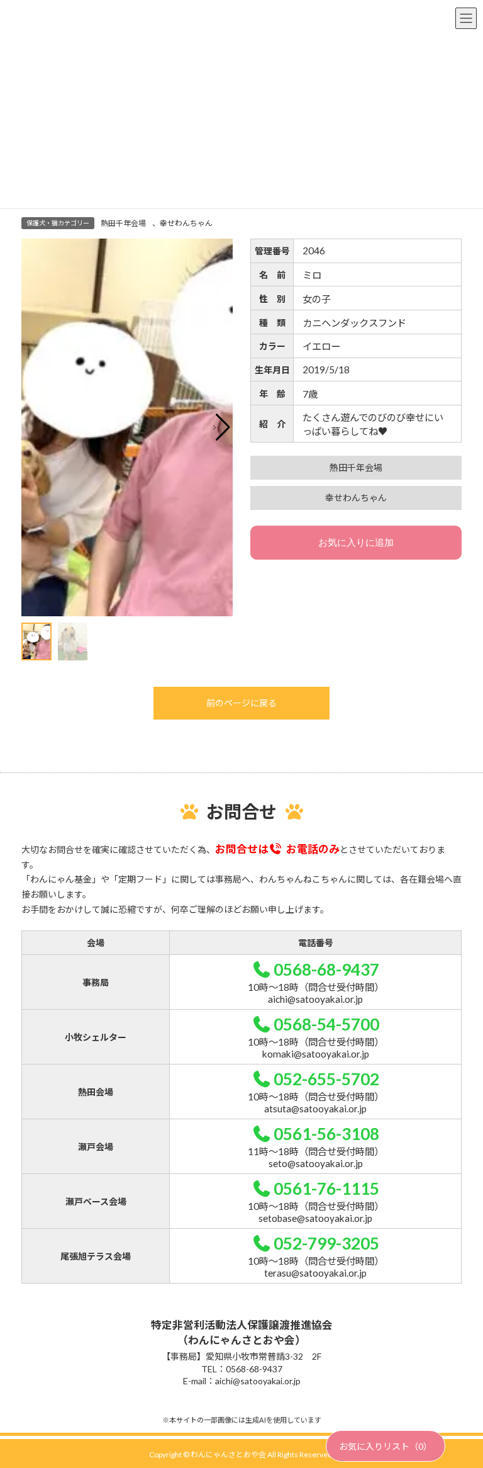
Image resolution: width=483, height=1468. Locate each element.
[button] (221, 427)
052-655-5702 (326, 1079)
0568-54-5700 (326, 1024)
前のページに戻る (241, 702)
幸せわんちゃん (186, 223)
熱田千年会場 (123, 223)
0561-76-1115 (326, 1188)
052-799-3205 (326, 1243)
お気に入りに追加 (356, 542)
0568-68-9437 (326, 969)
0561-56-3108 (326, 1134)
